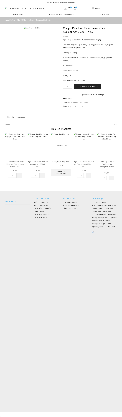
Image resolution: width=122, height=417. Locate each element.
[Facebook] (71, 106)
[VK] (73, 106)
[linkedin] (80, 106)
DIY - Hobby (21, 20)
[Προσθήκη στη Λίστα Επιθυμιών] (21, 138)
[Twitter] (69, 106)
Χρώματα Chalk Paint (43, 20)
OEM (115, 124)
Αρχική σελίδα (10, 20)
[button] (19, 175)
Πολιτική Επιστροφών (42, 208)
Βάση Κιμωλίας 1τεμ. (61, 162)
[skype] (84, 106)
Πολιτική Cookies (41, 217)
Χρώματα (31, 20)
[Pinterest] (75, 106)
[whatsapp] (82, 106)
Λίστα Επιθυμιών (69, 208)
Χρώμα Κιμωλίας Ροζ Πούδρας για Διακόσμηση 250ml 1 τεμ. (106, 165)
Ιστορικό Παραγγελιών (71, 205)
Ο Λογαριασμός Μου (71, 202)
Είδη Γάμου (102, 211)
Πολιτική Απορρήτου (42, 214)
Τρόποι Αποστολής (41, 205)
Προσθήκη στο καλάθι (89, 86)
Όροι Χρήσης (39, 211)
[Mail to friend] (77, 106)
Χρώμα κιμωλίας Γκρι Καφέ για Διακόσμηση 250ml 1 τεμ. (15, 164)
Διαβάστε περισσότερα (61, 172)
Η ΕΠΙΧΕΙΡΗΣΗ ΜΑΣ (17, 14)
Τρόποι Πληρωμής (41, 202)
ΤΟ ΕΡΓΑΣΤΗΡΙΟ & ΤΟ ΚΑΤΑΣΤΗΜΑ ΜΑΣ (61, 14)
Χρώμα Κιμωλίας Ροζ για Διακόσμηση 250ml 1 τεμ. (38, 164)
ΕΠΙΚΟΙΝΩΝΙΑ (104, 14)
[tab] (16, 117)
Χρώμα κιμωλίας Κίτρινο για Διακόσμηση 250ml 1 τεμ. (84, 164)
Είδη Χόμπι (106, 214)
